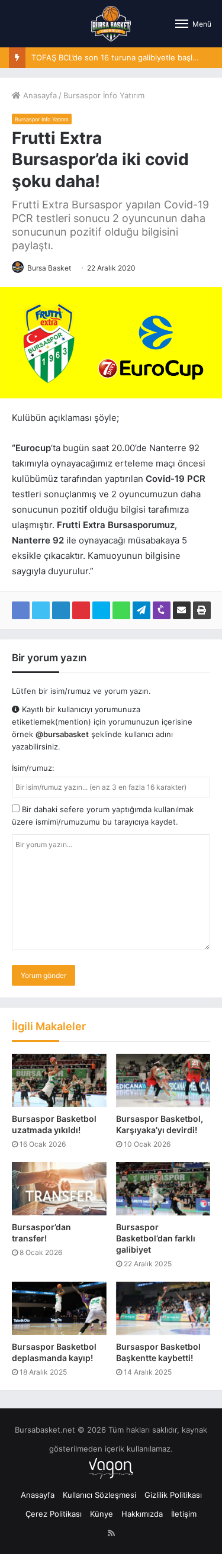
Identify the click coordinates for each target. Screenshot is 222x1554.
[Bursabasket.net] (111, 23)
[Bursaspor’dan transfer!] (59, 1188)
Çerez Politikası (53, 1513)
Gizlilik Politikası (173, 1495)
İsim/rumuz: (33, 768)
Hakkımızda (142, 1513)
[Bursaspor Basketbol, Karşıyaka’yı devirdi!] (163, 1080)
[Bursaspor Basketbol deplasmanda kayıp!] (59, 1308)
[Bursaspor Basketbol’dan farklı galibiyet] (163, 1188)
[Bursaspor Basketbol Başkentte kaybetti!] (163, 1308)
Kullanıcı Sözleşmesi (99, 1495)
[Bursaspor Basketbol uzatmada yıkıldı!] (59, 1080)
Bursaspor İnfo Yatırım (103, 95)
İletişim (184, 1513)
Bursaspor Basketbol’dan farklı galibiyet (155, 1238)
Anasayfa (39, 95)
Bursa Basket (49, 267)
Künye (101, 1513)
